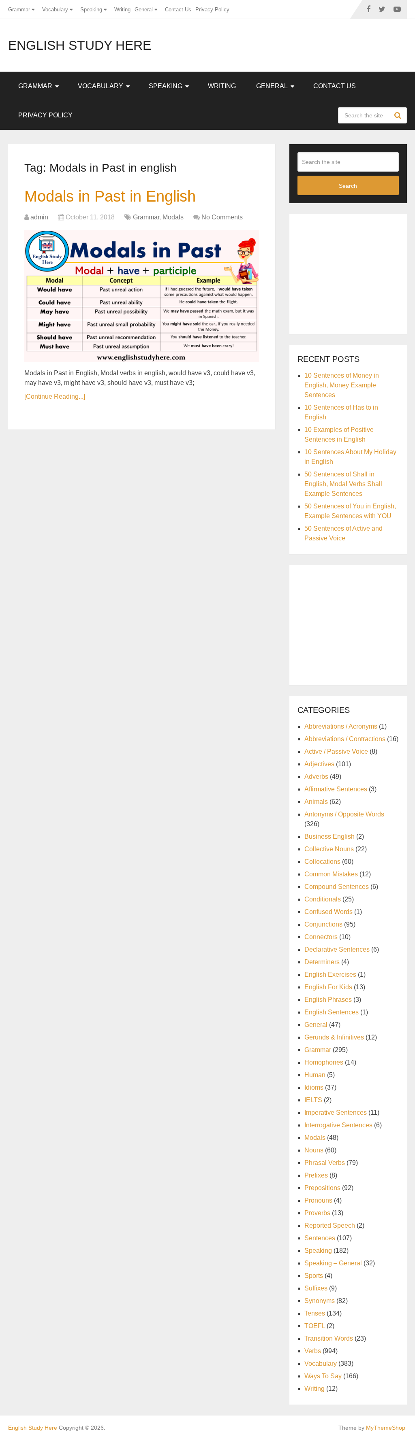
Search (399, 115)
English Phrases (328, 999)
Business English (329, 836)
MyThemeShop (385, 1427)
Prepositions (322, 1187)
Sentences (319, 1238)
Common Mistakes (331, 874)
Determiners (322, 962)
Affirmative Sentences (335, 789)
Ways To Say (323, 1376)
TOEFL (314, 1325)
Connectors (321, 936)
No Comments (222, 217)
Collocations (322, 861)
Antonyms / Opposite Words (344, 814)
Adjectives (319, 764)
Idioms (313, 1087)
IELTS (313, 1100)
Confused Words (328, 911)
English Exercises (330, 974)
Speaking (91, 9)
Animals (316, 801)
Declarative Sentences (337, 949)
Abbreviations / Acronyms (340, 726)
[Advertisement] (356, 272)
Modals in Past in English (110, 196)
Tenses (314, 1313)
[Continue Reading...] (54, 396)
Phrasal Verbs (324, 1162)
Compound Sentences (336, 886)
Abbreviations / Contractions (344, 738)
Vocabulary (55, 9)
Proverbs (317, 1212)
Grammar (19, 9)
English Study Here (79, 45)
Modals (173, 217)
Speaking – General (333, 1263)
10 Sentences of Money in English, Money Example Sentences (341, 385)
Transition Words (328, 1338)
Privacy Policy (212, 9)
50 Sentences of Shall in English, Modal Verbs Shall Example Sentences (343, 484)
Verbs (312, 1351)
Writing (122, 9)
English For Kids (328, 987)
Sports (313, 1275)
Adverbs (316, 776)
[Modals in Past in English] (141, 296)
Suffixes (315, 1288)
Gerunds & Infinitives (334, 1037)
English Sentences (331, 1012)
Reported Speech (329, 1225)
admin (39, 217)
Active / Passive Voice (336, 751)
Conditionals (322, 899)
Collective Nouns (329, 849)
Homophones (323, 1062)
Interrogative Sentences (338, 1125)
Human (314, 1074)
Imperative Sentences (335, 1112)
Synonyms (319, 1300)
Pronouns (318, 1200)
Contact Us (178, 9)
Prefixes (316, 1175)
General (144, 9)
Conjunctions (323, 924)
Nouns (313, 1150)
